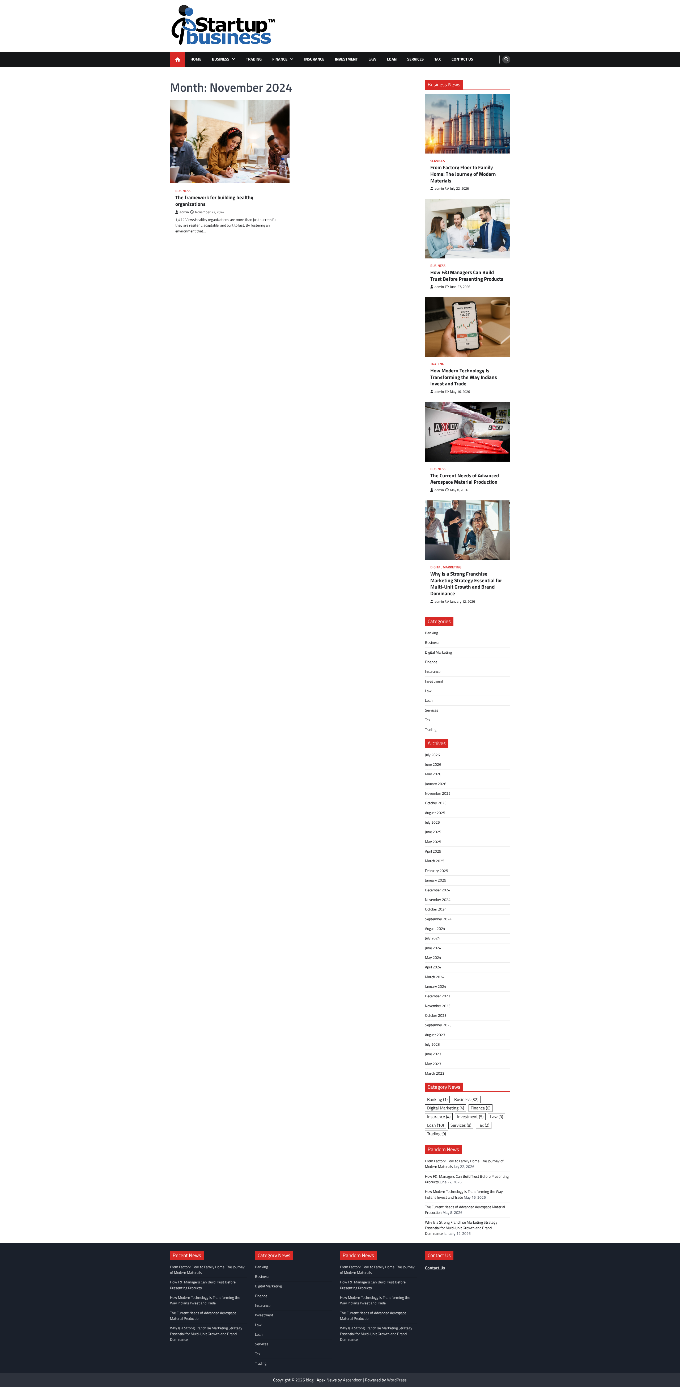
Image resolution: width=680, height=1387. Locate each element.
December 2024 (437, 890)
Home (195, 59)
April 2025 (433, 851)
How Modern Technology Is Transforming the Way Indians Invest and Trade (463, 377)
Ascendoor (352, 1380)
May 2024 (433, 957)
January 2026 (435, 784)
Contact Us (462, 59)
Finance (279, 59)
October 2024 (436, 909)
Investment (346, 59)
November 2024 (437, 900)
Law (372, 59)
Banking (431, 633)
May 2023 (433, 1064)
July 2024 (432, 938)
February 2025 (436, 871)
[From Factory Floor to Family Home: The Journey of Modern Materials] (467, 124)
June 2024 (433, 948)
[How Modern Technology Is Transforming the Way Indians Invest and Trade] (467, 327)
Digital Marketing (445, 567)
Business (220, 59)
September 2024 (438, 919)
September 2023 (438, 1025)
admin (184, 212)
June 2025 (433, 832)
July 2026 (432, 755)
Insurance (314, 59)
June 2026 (433, 764)
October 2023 (436, 1015)
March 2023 (434, 1073)
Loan (392, 59)
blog (309, 1380)
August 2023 (435, 1035)
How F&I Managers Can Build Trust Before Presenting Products (466, 275)
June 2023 (433, 1054)
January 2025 (435, 880)
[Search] (506, 59)
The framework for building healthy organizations (214, 200)
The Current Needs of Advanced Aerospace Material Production (464, 479)
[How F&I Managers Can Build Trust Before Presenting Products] (467, 228)
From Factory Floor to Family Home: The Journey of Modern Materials (463, 174)
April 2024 (433, 967)
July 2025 (432, 822)
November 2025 (437, 793)
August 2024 (435, 928)
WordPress (396, 1380)
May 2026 (433, 774)
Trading (254, 59)
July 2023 (432, 1044)
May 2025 (433, 842)
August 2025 (435, 813)
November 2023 (437, 1006)
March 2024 (434, 977)
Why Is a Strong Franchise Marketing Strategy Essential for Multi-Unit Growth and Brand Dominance (466, 584)
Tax (437, 59)
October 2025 (436, 803)
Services (415, 59)
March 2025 (434, 861)
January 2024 (435, 986)
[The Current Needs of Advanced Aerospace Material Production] (467, 432)
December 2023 (437, 996)
